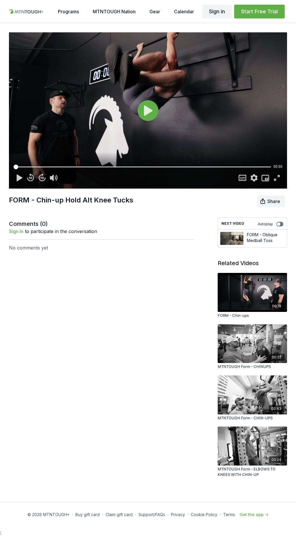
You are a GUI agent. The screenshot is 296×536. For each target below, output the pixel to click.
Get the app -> (254, 514)
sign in (16, 231)
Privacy (178, 514)
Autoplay (265, 224)
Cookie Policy (204, 514)
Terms (229, 514)
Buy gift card (87, 514)
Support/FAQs (151, 514)
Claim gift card (119, 514)
